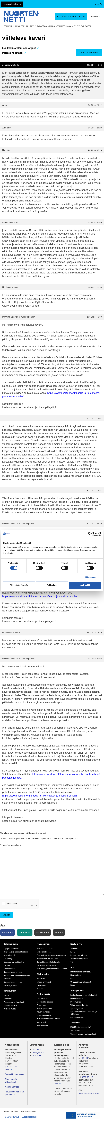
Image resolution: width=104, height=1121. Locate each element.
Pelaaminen (41, 1005)
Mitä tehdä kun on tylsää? (80, 971)
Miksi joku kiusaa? (44, 951)
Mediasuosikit (42, 1025)
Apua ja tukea (77, 990)
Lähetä (6, 914)
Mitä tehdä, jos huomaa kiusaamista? (52, 968)
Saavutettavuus (12, 1116)
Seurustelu (8, 998)
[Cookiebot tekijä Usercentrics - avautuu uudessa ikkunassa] (90, 534)
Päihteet (40, 988)
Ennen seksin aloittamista (14, 962)
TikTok (36, 1049)
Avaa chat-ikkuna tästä (89, 1093)
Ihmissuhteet (10, 990)
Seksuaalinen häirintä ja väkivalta (17, 975)
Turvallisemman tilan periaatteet (14, 1093)
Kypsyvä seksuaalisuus (13, 948)
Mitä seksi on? (9, 955)
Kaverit (6, 995)
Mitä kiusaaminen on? (46, 948)
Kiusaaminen (43, 943)
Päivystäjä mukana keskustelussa (54, 26)
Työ (71, 962)
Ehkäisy (7, 965)
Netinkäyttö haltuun (44, 1008)
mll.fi (7, 1069)
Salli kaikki (85, 585)
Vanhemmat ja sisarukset (14, 1002)
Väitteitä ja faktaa (10, 985)
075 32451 (12, 1066)
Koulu (72, 951)
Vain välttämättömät (19, 585)
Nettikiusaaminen (44, 1015)
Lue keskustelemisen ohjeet (19, 48)
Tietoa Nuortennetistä (14, 1074)
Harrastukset (75, 975)
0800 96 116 (87, 1077)
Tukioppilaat (75, 948)
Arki (72, 967)
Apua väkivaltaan (77, 1017)
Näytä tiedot (90, 577)
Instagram (37, 1052)
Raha (72, 985)
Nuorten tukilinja (76, 998)
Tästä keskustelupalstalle (71, 16)
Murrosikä (41, 978)
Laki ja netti (41, 1022)
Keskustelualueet (24, 26)
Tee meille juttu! (76, 1030)
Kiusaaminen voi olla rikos (47, 958)
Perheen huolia (10, 1008)
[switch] (39, 568)
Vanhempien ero (10, 1005)
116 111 (84, 1058)
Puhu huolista (75, 1002)
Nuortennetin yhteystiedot (11, 1080)
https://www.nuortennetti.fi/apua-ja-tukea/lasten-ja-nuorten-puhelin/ (51, 394)
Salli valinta (52, 585)
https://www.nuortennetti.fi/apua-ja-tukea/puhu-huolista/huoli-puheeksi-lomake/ (51, 775)
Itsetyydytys (8, 958)
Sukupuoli (7, 978)
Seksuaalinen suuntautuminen (16, 951)
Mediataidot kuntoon (45, 1002)
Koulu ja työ (76, 943)
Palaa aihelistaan (12, 52)
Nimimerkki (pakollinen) (10, 845)
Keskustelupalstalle (12, 4)
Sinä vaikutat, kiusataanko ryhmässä (51, 955)
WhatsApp (24, 932)
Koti (71, 978)
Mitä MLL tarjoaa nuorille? (80, 1027)
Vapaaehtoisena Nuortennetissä (83, 1034)
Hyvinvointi (41, 985)
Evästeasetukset (29, 1116)
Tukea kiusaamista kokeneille (48, 962)
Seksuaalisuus (11, 943)
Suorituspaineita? (11, 968)
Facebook (7, 932)
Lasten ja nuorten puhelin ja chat (83, 995)
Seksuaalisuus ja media (13, 972)
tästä (56, 1083)
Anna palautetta (12, 1086)
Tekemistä (75, 1022)
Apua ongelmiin (76, 1008)
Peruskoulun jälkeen (78, 955)
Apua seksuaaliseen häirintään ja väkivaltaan (83, 1012)
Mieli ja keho (43, 973)
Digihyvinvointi (42, 998)
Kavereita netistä (43, 1011)
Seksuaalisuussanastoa (13, 982)
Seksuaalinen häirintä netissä (48, 1018)
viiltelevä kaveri (82, 26)
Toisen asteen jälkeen (79, 958)
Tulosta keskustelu (89, 52)
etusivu (8, 26)
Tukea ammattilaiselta (79, 1005)
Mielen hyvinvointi (44, 982)
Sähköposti (42, 932)
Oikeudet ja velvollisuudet (80, 982)
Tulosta (59, 932)
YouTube (37, 1055)
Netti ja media (43, 993)
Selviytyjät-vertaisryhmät (46, 965)
